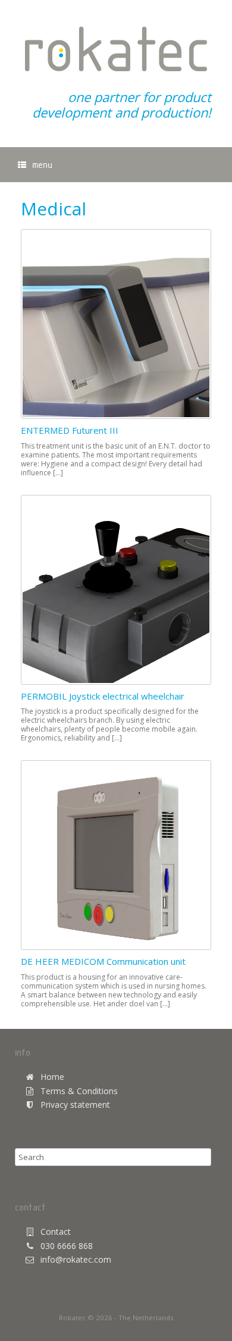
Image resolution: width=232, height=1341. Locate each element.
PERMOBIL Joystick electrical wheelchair (102, 696)
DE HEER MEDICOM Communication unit (103, 961)
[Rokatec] (116, 49)
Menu (42, 164)
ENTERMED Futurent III (69, 430)
